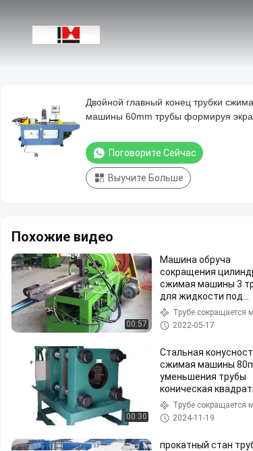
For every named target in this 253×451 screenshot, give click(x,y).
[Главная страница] (66, 33)
